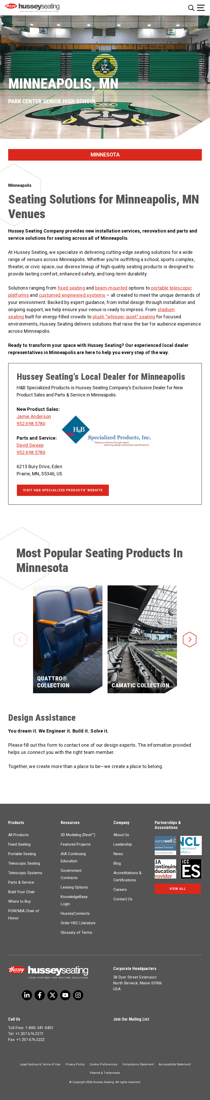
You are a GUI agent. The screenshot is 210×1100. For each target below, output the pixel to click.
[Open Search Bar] (191, 7)
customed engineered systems (72, 295)
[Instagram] (78, 995)
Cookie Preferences (103, 1064)
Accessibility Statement (175, 1064)
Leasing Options (74, 887)
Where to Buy (19, 901)
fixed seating (71, 288)
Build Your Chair (21, 892)
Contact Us (122, 899)
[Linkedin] (65, 995)
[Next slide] (190, 631)
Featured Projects (76, 844)
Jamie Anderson (34, 416)
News (118, 854)
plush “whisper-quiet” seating (124, 316)
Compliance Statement (138, 1064)
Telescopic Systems (25, 873)
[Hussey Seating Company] (39, 8)
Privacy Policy (75, 1064)
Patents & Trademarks (105, 1073)
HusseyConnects (75, 913)
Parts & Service (21, 882)
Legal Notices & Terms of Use (40, 1064)
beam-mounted (111, 288)
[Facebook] (40, 995)
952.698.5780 (31, 423)
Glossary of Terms (76, 932)
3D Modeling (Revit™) (78, 835)
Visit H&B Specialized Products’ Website (63, 490)
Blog (117, 863)
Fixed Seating (19, 844)
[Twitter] (27, 995)
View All (178, 889)
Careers (120, 889)
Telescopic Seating (24, 863)
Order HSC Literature (78, 923)
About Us (121, 835)
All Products (18, 835)
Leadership (122, 844)
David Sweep (30, 445)
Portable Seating (22, 854)
